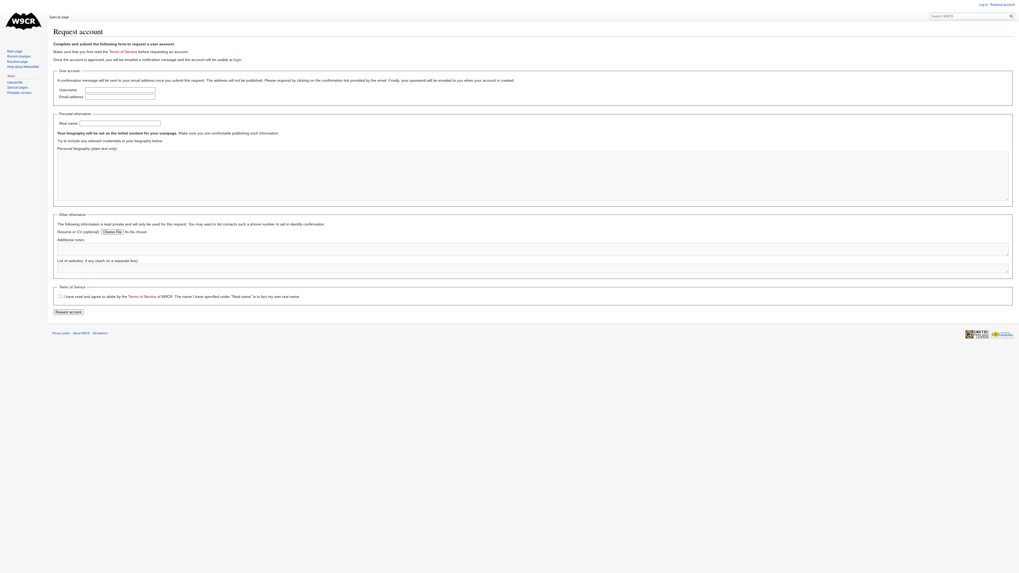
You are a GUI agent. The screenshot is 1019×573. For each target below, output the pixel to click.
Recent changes (19, 56)
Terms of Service (123, 52)
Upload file (15, 82)
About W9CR (81, 333)
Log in (983, 5)
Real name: (69, 123)
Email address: (71, 97)
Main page (15, 51)
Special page (59, 17)
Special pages (17, 87)
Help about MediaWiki (23, 67)
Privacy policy (61, 333)
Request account (1002, 5)
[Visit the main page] (23, 21)
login (237, 60)
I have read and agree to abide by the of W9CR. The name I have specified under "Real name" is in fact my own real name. (182, 296)
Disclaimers (100, 333)
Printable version (19, 93)
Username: (68, 90)
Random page (17, 62)
